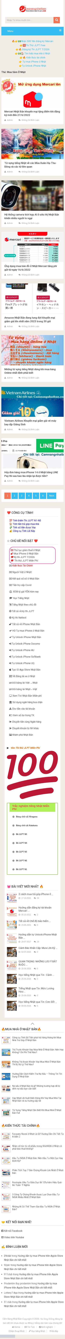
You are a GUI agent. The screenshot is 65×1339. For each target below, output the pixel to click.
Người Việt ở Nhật (21, 572)
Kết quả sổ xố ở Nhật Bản (25, 578)
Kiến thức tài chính (35, 57)
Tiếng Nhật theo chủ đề (23, 604)
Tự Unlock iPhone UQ (22, 663)
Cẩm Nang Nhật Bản (12, 1319)
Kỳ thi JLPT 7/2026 (24, 557)
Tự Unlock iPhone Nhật (34, 65)
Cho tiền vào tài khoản (23, 708)
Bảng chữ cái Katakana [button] (26, 825)
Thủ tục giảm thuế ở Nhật (26, 550)
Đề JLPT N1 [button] (21, 869)
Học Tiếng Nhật (20, 598)
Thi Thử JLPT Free (35, 45)
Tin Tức (31, 1327)
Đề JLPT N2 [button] (21, 860)
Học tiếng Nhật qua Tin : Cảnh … (36, 974)
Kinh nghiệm (47, 1327)
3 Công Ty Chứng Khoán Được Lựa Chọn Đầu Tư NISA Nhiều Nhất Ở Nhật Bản (36, 1195)
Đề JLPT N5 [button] (21, 834)
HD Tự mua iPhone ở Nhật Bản (28, 630)
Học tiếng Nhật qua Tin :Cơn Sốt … (38, 1001)
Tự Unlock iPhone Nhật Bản (26, 637)
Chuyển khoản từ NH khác (25, 728)
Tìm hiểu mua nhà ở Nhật (37, 53)
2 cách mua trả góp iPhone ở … (36, 894)
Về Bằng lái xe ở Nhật (23, 676)
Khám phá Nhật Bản (22, 734)
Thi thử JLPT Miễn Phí (26, 560)
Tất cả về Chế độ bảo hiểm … (35, 921)
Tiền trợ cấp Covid (21, 585)
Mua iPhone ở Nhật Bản (25, 553)
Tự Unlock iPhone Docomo (25, 643)
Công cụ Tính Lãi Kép (24, 531)
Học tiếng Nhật (38, 1331)
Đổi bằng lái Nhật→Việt (24, 689)
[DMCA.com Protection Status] (7, 1337)
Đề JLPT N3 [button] (21, 852)
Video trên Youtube (13, 1237)
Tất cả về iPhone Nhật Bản (25, 624)
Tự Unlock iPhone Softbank (26, 656)
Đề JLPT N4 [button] (21, 843)
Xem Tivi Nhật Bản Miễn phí (27, 695)
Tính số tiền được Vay (24, 527)
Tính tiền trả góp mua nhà (26, 524)
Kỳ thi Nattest (18, 617)
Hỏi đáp (54, 1331)
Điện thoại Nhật (17, 1331)
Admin (10, 120)
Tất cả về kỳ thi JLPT (22, 611)
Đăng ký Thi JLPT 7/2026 (35, 49)
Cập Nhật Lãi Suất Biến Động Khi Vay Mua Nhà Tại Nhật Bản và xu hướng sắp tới (36, 1099)
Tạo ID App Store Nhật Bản (25, 669)
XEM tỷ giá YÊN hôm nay (25, 591)
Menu (10, 31)
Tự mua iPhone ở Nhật (34, 61)
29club (7, 1255)
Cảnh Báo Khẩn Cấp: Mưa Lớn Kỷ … (38, 947)
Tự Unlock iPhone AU (22, 650)
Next (51, 495)
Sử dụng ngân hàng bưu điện (27, 702)
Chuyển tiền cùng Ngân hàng (26, 721)
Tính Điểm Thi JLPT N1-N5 (27, 520)
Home (17, 1327)
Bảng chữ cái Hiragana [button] (26, 817)
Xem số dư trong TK (23, 715)
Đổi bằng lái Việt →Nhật (24, 682)
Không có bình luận (30, 120)
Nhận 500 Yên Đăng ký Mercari (37, 41)
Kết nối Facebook (12, 1230)
